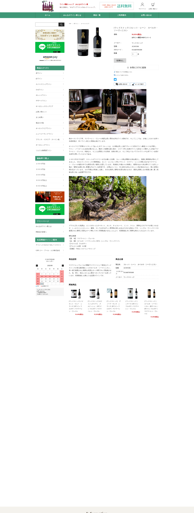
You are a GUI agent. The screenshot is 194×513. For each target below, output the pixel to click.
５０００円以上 (41, 186)
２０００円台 (40, 169)
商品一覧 (97, 15)
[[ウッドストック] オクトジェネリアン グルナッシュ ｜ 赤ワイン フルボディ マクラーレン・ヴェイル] (95, 293)
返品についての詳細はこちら (124, 72)
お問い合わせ (146, 15)
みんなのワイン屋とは (72, 15)
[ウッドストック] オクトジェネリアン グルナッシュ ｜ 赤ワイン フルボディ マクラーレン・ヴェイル (95, 306)
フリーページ (43, 221)
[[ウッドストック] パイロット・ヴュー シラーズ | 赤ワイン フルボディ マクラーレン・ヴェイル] (76, 293)
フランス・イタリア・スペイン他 (47, 139)
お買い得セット (41, 112)
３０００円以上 (41, 180)
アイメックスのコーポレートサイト (48, 245)
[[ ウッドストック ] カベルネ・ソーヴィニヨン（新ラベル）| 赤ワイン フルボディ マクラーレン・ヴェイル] (151, 293)
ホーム (47, 15)
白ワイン (39, 78)
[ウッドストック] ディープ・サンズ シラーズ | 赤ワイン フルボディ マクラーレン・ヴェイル (114, 306)
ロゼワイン (40, 90)
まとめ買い (40, 117)
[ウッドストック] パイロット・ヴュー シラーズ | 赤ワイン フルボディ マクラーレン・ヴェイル (76, 306)
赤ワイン (76, 23)
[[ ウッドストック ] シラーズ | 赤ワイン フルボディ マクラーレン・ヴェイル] (133, 293)
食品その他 (40, 123)
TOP (70, 23)
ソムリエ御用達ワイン (44, 150)
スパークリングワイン (44, 84)
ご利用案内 (121, 15)
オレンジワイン (41, 95)
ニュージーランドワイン (44, 134)
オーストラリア (85, 23)
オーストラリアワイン (44, 128)
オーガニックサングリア (44, 106)
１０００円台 (40, 164)
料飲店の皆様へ (41, 232)
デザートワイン (41, 101)
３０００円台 (40, 175)
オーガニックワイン (43, 145)
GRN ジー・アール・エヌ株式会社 (48, 250)
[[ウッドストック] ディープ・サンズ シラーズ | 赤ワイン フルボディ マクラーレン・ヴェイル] (114, 293)
